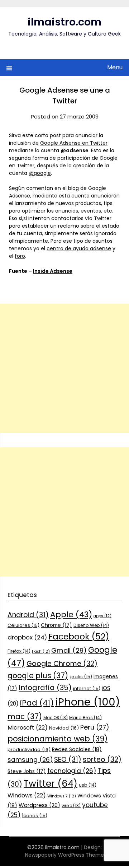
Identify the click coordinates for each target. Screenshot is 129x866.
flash (41, 651)
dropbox (27, 637)
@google (40, 173)
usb (87, 785)
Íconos (34, 816)
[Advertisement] (64, 368)
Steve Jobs (27, 771)
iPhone (87, 701)
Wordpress (39, 805)
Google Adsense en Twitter (74, 142)
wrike (71, 806)
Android (28, 615)
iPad (37, 703)
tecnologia (71, 771)
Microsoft (28, 727)
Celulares (23, 625)
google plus (38, 675)
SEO (67, 759)
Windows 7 (61, 796)
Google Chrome (62, 664)
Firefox (19, 651)
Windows (27, 795)
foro (20, 256)
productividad (29, 749)
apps (102, 616)
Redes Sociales (77, 749)
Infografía (45, 688)
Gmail (69, 650)
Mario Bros (85, 717)
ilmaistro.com (64, 22)
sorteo (102, 759)
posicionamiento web (58, 739)
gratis (81, 677)
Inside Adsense (52, 271)
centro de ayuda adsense (79, 248)
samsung (30, 759)
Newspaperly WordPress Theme (64, 854)
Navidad (64, 728)
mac (25, 716)
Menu (115, 67)
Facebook (78, 636)
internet (86, 688)
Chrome (56, 625)
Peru (94, 727)
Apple (71, 614)
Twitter (50, 783)
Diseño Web (91, 625)
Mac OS (55, 718)
